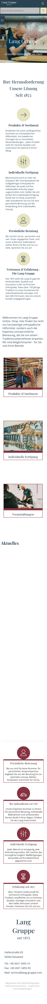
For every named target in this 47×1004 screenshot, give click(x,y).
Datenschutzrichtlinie (15, 985)
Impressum (34, 985)
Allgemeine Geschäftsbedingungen (22, 983)
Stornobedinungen (22, 988)
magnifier (43, 11)
